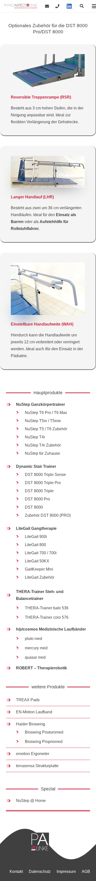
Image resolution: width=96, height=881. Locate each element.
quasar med (35, 657)
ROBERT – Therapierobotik (41, 668)
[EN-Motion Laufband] (11, 712)
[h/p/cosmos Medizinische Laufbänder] (11, 629)
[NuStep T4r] (20, 437)
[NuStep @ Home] (11, 800)
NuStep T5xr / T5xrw (43, 421)
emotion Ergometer (32, 754)
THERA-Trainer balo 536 (46, 608)
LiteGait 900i (36, 536)
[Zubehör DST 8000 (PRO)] (20, 515)
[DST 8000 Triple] (20, 491)
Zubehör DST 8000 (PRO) (48, 515)
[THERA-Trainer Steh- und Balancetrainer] (11, 595)
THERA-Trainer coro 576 (46, 617)
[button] (82, 6)
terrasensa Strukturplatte (37, 766)
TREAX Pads (28, 700)
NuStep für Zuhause (42, 453)
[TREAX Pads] (11, 699)
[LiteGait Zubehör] (20, 577)
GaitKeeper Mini (39, 569)
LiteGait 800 (35, 545)
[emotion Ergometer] (11, 753)
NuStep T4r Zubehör (43, 445)
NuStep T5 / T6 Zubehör (46, 429)
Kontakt (16, 871)
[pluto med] (20, 638)
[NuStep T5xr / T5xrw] (20, 420)
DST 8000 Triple (39, 491)
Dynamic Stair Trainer (36, 466)
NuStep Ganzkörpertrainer (40, 404)
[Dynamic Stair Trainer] (11, 466)
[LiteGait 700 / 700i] (20, 553)
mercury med (36, 648)
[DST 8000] (20, 507)
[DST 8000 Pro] (20, 499)
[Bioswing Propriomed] (20, 741)
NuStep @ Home (31, 801)
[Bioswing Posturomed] (20, 732)
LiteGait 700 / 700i (41, 553)
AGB (86, 871)
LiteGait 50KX (37, 561)
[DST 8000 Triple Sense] (20, 474)
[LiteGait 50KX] (20, 561)
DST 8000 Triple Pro (43, 483)
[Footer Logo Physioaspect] (60, 842)
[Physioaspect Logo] (20, 6)
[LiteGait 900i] (20, 536)
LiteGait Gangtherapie (36, 528)
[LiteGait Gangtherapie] (11, 528)
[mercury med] (20, 648)
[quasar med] (20, 657)
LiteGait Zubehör (39, 577)
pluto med (33, 638)
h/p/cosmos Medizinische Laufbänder (51, 629)
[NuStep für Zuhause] (20, 453)
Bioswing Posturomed (44, 732)
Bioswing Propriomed (44, 741)
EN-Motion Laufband (34, 712)
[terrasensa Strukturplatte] (11, 765)
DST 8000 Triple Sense (45, 474)
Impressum (66, 871)
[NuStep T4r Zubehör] (20, 445)
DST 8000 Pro (37, 499)
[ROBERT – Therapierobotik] (11, 668)
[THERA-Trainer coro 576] (20, 617)
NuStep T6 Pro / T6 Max (46, 412)
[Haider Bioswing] (11, 724)
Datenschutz (40, 871)
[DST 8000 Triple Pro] (20, 482)
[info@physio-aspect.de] (47, 6)
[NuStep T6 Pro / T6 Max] (20, 412)
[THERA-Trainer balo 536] (20, 608)
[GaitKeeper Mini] (20, 569)
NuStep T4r (35, 437)
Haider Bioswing (30, 724)
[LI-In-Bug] (70, 6)
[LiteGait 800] (20, 544)
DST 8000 (34, 507)
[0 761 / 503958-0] (57, 6)
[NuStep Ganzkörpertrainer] (11, 404)
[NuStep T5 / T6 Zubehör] (20, 429)
